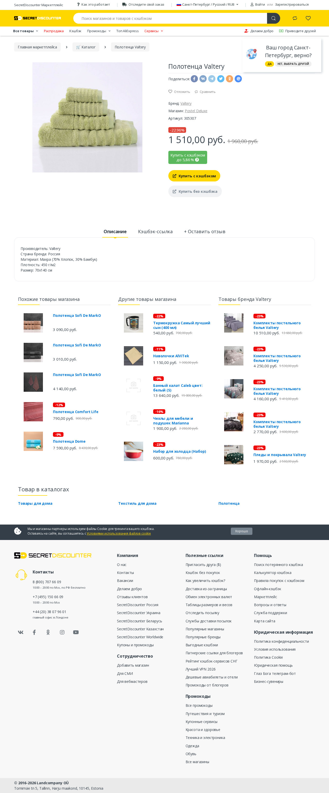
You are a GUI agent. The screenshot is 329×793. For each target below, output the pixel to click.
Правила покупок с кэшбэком (279, 580)
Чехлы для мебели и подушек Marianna (173, 420)
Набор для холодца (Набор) (179, 451)
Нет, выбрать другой (293, 64)
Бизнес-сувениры (268, 681)
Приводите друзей (300, 31)
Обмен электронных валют (209, 596)
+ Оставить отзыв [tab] (204, 231)
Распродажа (54, 31)
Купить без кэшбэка (197, 191)
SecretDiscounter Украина (138, 612)
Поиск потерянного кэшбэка (278, 564)
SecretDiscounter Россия (137, 604)
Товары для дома (35, 503)
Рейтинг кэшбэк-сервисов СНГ (211, 661)
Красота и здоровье (203, 729)
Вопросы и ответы (270, 604)
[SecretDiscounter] (37, 18)
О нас (121, 564)
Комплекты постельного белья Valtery (277, 325)
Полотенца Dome (69, 441)
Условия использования (275, 649)
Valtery (185, 103)
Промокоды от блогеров (207, 685)
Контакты (125, 572)
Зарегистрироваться (292, 4)
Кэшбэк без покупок (203, 572)
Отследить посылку (203, 612)
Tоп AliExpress (127, 31)
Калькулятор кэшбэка (272, 572)
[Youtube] (75, 632)
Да (270, 64)
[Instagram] (62, 632)
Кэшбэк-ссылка (155, 231)
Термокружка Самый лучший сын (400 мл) (181, 325)
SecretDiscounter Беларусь (139, 620)
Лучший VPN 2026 (201, 669)
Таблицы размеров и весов (209, 604)
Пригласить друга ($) (203, 564)
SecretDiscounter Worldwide (140, 636)
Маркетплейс (265, 596)
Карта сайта (264, 620)
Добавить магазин (133, 665)
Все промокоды (199, 705)
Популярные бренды (203, 636)
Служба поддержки (270, 612)
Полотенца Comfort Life (75, 411)
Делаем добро (261, 31)
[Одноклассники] (48, 632)
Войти (259, 4)
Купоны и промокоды (135, 644)
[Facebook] (34, 632)
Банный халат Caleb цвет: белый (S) (178, 388)
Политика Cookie (268, 657)
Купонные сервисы (202, 721)
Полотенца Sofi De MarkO (77, 315)
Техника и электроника (205, 737)
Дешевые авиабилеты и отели (212, 677)
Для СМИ (125, 673)
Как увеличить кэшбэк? (205, 580)
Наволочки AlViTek (171, 356)
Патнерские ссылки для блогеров (214, 652)
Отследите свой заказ (146, 4)
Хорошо (241, 531)
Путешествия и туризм (205, 713)
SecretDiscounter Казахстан (140, 628)
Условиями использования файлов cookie (119, 533)
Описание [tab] (115, 231)
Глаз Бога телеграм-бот (275, 673)
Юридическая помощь (273, 665)
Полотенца (229, 503)
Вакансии (125, 580)
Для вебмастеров (132, 681)
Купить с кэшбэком (197, 175)
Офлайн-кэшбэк (267, 588)
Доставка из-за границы (206, 588)
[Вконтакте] (20, 632)
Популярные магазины (205, 628)
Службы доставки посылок (209, 620)
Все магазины (197, 761)
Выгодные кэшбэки (202, 644)
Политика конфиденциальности (281, 641)
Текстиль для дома (137, 503)
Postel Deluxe (196, 110)
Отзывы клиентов (132, 596)
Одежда (192, 745)
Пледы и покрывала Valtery (279, 454)
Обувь (191, 753)
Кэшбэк (75, 31)
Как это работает (95, 4)
